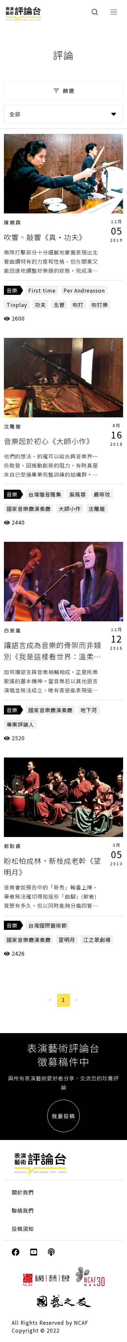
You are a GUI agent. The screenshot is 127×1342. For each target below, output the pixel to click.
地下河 (88, 710)
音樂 (12, 290)
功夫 (40, 305)
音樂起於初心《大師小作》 (49, 441)
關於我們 (23, 1192)
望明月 (67, 940)
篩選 (69, 90)
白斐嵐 (12, 630)
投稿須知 (23, 1229)
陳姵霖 (12, 222)
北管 (59, 305)
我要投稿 (63, 1116)
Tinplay (17, 305)
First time (42, 290)
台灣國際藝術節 (47, 925)
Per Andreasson (84, 290)
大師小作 (70, 508)
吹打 (78, 305)
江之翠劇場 (97, 940)
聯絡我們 (23, 1210)
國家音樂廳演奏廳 (29, 508)
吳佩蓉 (77, 494)
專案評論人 (20, 724)
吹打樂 (100, 305)
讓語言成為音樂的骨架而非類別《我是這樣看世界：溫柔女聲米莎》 (52, 656)
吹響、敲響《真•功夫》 (45, 237)
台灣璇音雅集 (45, 494)
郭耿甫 (12, 846)
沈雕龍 (12, 426)
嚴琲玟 (102, 494)
